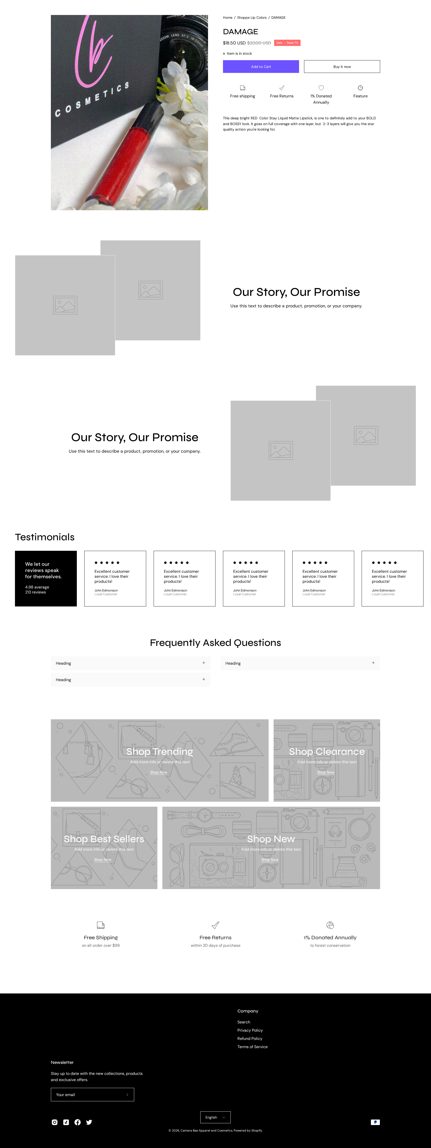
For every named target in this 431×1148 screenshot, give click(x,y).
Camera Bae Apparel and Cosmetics (206, 1131)
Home (227, 17)
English (211, 1117)
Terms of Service (252, 1046)
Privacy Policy (250, 1030)
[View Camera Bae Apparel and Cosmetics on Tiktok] (66, 1122)
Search (243, 1022)
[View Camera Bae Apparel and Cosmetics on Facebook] (77, 1122)
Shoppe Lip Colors (252, 17)
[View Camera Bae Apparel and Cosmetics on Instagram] (54, 1122)
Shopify (256, 1131)
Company (247, 1011)
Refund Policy (249, 1038)
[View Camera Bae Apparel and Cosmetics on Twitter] (89, 1122)
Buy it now (342, 66)
